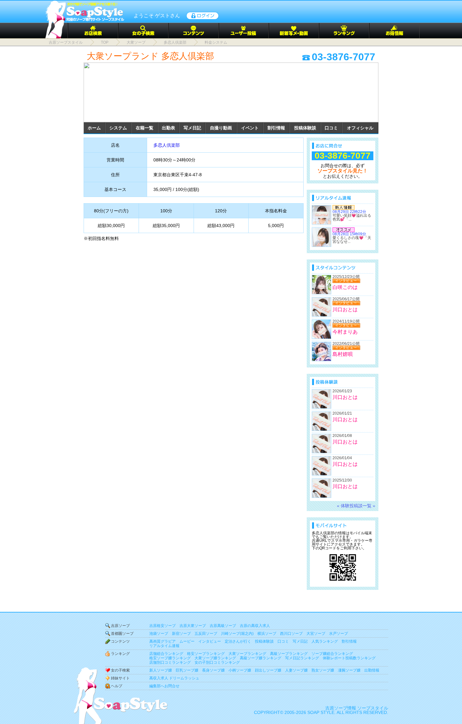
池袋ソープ (158, 633)
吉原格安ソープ (162, 626)
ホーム (94, 127)
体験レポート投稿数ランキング (349, 658)
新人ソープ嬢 (160, 670)
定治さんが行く (238, 641)
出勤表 (168, 127)
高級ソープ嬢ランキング (260, 658)
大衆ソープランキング (247, 654)
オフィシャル (360, 127)
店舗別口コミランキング (170, 662)
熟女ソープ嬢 (322, 670)
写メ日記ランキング (302, 658)
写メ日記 (192, 127)
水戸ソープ (338, 633)
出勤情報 (371, 670)
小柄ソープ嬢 (239, 670)
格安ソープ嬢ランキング (170, 658)
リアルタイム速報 (164, 646)
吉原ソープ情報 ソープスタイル (356, 707)
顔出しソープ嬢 (268, 670)
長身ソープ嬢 (213, 670)
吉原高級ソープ (223, 626)
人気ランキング (324, 641)
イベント (250, 127)
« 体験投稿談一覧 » (356, 505)
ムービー (187, 641)
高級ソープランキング (289, 654)
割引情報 (276, 127)
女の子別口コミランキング (217, 662)
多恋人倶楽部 (166, 145)
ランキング (120, 653)
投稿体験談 (305, 127)
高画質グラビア (162, 641)
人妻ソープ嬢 (296, 670)
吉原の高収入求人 (255, 626)
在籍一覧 (144, 127)
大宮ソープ (315, 633)
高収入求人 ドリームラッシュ (174, 678)
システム (118, 127)
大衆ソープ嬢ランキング (215, 658)
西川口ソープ (291, 633)
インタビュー (209, 641)
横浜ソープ (266, 633)
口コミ (331, 127)
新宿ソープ (181, 633)
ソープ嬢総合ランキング (332, 654)
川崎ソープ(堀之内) (237, 633)
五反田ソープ (206, 633)
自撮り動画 (221, 127)
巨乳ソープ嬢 (187, 670)
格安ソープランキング (206, 654)
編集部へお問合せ (164, 686)
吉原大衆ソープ (192, 626)
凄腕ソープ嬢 (349, 670)
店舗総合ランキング (166, 654)
